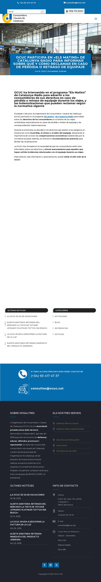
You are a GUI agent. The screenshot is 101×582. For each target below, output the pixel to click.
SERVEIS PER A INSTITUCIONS (70, 429)
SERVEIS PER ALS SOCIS (67, 423)
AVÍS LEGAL (61, 445)
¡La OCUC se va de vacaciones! (22, 316)
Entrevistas (61, 328)
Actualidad (52, 71)
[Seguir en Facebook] (44, 565)
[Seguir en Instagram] (50, 565)
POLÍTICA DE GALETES (66, 451)
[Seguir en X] (56, 565)
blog (57, 322)
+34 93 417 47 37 (27, 3)
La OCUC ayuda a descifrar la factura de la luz (27, 335)
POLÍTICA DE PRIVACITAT (67, 440)
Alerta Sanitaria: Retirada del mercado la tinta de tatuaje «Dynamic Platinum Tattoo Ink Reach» (27, 325)
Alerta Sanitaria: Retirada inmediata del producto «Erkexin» (27, 344)
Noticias (62, 71)
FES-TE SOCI (76, 11)
